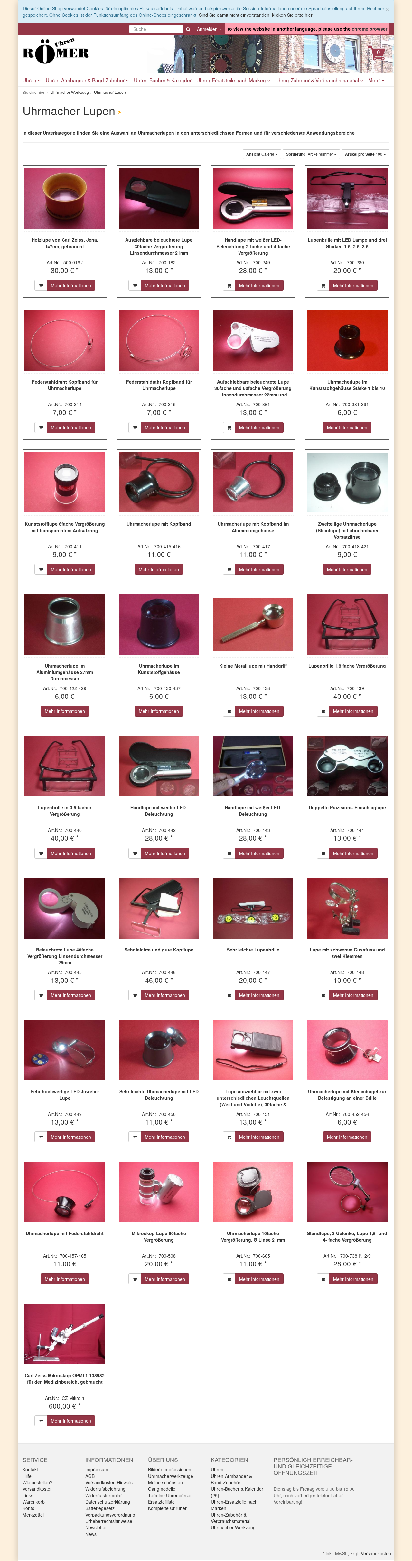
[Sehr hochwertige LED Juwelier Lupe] (64, 1050)
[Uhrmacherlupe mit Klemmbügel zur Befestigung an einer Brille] (347, 1050)
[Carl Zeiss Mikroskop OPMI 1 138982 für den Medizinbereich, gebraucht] (64, 1334)
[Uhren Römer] (80, 51)
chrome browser (369, 28)
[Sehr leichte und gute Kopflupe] (159, 908)
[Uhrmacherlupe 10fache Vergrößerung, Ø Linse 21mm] (253, 1192)
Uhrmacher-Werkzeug (233, 1527)
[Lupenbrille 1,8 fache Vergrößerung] (347, 624)
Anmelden (208, 29)
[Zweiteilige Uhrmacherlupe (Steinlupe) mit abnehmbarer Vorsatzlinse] (347, 482)
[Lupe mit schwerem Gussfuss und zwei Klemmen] (347, 908)
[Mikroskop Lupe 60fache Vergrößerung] (159, 1192)
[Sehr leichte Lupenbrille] (253, 908)
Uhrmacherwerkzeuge (170, 1476)
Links (28, 1495)
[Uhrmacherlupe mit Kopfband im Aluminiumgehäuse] (253, 482)
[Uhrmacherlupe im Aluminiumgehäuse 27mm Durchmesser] (64, 624)
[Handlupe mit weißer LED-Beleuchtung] (159, 766)
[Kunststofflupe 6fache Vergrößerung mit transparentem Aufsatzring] (64, 482)
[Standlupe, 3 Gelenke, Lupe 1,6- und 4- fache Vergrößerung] (347, 1192)
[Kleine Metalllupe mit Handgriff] (253, 624)
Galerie (260, 154)
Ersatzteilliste (161, 1501)
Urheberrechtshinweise (108, 1521)
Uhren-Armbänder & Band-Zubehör (86, 79)
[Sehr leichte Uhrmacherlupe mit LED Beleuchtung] (159, 1050)
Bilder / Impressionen (169, 1469)
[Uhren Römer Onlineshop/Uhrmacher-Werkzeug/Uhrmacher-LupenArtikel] (119, 112)
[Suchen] (188, 29)
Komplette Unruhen (168, 1508)
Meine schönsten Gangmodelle (165, 1485)
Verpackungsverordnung (110, 1514)
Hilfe (27, 1476)
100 (364, 154)
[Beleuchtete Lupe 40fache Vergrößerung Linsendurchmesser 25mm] (64, 908)
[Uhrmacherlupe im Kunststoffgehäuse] (159, 624)
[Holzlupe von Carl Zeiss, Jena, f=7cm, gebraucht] (64, 198)
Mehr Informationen (71, 285)
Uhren (30, 79)
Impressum (96, 1469)
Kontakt (30, 1469)
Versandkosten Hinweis (109, 1482)
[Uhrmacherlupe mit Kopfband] (159, 482)
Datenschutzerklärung (107, 1501)
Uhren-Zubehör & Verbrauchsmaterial (317, 79)
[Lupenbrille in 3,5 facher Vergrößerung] (64, 766)
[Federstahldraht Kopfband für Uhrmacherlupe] (64, 340)
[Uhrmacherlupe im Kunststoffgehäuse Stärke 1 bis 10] (347, 340)
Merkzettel (33, 1514)
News (91, 1534)
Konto (28, 1508)
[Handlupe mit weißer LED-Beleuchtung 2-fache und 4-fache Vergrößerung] (253, 198)
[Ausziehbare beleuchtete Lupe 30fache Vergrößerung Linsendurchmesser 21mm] (159, 198)
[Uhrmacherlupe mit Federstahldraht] (64, 1192)
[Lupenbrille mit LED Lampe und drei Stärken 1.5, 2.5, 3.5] (347, 198)
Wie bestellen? (37, 1482)
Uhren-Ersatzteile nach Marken (231, 79)
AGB (90, 1476)
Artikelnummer (310, 154)
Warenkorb (34, 1501)
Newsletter (96, 1527)
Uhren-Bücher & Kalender (163, 79)
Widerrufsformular (103, 1495)
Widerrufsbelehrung (105, 1489)
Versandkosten (38, 1489)
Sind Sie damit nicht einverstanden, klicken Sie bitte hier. (256, 15)
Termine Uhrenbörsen (170, 1495)
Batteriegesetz (100, 1508)
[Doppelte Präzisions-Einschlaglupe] (347, 766)
